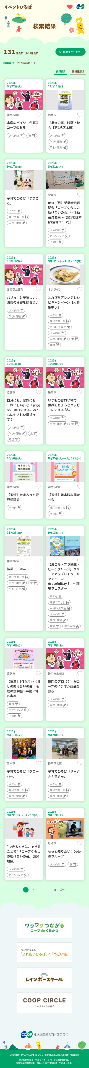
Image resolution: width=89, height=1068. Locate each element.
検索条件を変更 (72, 52)
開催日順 (77, 71)
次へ (62, 890)
